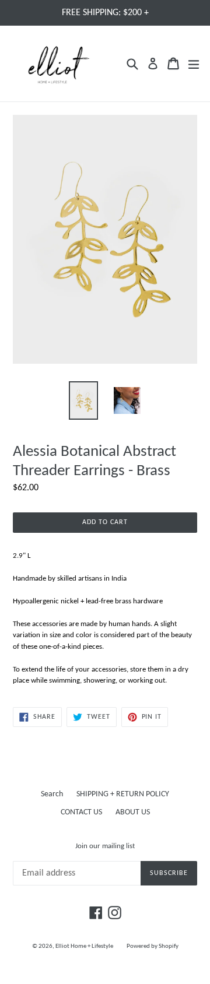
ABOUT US (133, 812)
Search (52, 794)
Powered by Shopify (152, 946)
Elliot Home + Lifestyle (84, 946)
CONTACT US (81, 812)
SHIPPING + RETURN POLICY (122, 794)
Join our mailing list (105, 846)
